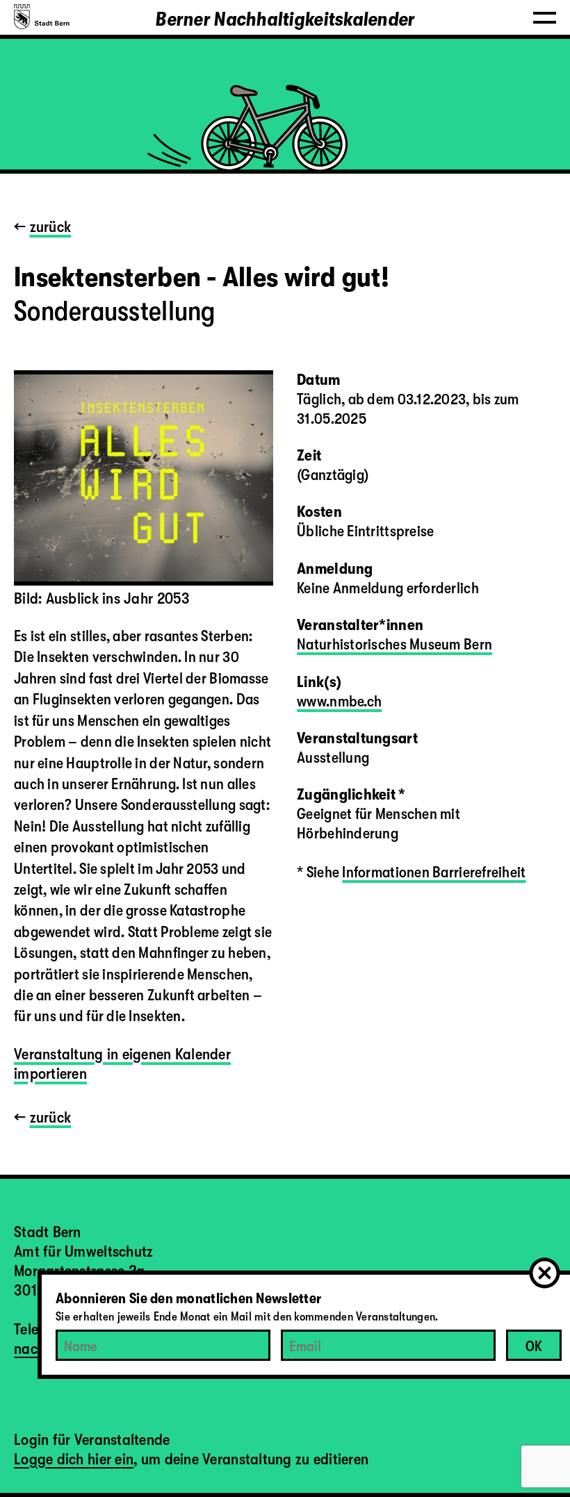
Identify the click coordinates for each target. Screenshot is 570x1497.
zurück (51, 226)
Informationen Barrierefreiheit (434, 872)
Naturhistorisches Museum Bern (394, 644)
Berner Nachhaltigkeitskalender (284, 19)
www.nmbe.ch (339, 701)
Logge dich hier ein (73, 1459)
